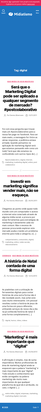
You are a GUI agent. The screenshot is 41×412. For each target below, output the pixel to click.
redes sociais (24, 242)
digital (22, 160)
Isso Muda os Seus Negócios (20, 82)
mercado (22, 396)
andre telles (9, 393)
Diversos (6, 256)
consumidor (23, 240)
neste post (31, 4)
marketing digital (20, 162)
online (30, 162)
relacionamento (11, 244)
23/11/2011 (33, 115)
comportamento (11, 240)
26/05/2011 (32, 201)
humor (13, 320)
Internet (29, 160)
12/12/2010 (33, 276)
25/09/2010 (32, 352)
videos (24, 320)
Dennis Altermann (17, 115)
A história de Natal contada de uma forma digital (20, 266)
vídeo (19, 320)
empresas (25, 393)
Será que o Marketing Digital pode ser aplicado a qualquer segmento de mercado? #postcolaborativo (20, 98)
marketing (9, 162)
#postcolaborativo (12, 160)
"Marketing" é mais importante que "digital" (20, 342)
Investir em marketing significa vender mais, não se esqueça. (20, 188)
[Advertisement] (20, 47)
